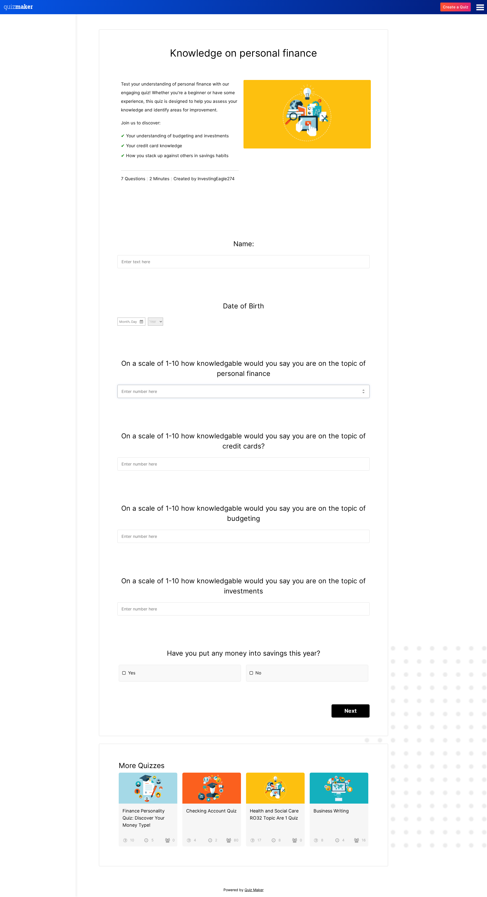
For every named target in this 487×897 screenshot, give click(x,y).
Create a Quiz (455, 7)
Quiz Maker (254, 890)
